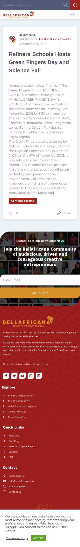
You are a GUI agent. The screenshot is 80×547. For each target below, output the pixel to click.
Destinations (49, 39)
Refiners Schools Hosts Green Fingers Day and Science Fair (39, 62)
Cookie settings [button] (17, 538)
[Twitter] (14, 376)
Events (65, 39)
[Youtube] (22, 376)
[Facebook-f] (6, 376)
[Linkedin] (39, 376)
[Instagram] (31, 376)
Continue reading (22, 200)
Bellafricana (27, 35)
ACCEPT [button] (38, 538)
